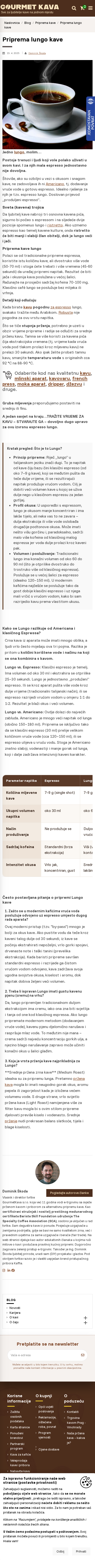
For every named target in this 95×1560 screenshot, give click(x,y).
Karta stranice (20, 1427)
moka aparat (31, 384)
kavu (27, 307)
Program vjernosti (44, 1435)
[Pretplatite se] (82, 1355)
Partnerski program (17, 1446)
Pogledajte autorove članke (69, 1193)
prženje (11, 1120)
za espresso (60, 307)
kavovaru (59, 378)
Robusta (65, 312)
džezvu (74, 384)
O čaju (14, 1322)
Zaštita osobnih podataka (17, 1416)
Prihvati (81, 1551)
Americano (55, 183)
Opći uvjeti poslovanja (46, 1409)
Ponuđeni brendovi (16, 1435)
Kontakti (73, 1412)
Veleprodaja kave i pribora (20, 1462)
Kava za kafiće (20, 1454)
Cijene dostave (48, 1449)
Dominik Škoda (37, 53)
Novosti (15, 1308)
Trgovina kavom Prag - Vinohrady (76, 1422)
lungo (19, 152)
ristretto (55, 225)
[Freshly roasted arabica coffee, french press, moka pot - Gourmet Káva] (35, 6)
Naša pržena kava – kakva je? (76, 1437)
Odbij (60, 1551)
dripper (56, 384)
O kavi (14, 1317)
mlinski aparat (31, 378)
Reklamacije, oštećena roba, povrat (47, 1422)
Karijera (15, 1313)
